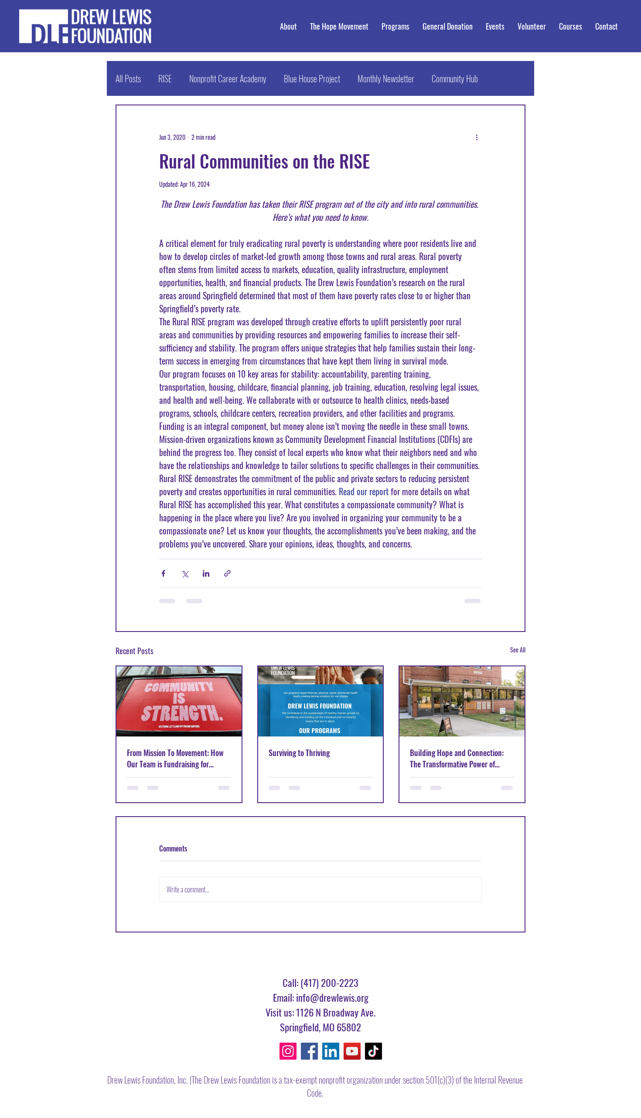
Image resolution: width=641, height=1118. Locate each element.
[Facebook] (309, 1051)
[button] (570, 26)
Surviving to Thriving (299, 752)
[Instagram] (288, 1051)
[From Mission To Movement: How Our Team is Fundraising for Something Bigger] (179, 701)
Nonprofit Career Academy (227, 78)
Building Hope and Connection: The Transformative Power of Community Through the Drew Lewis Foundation (457, 758)
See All (517, 649)
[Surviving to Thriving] (320, 701)
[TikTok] (373, 1051)
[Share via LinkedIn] (206, 573)
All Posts (128, 78)
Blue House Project (312, 78)
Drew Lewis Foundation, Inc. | (149, 1079)
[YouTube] (352, 1051)
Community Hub (455, 78)
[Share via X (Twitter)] (185, 573)
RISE (165, 78)
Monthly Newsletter (386, 78)
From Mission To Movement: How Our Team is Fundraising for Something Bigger (175, 758)
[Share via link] (227, 573)
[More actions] (476, 137)
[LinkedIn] (330, 1051)
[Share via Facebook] (163, 573)
